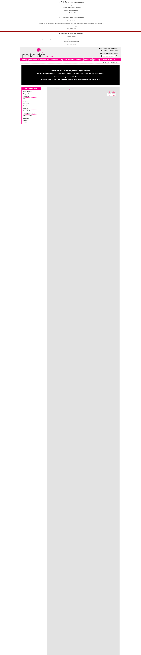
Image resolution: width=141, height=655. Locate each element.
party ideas (88, 60)
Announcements (27, 91)
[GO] (116, 56)
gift (94, 60)
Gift (24, 98)
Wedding (25, 123)
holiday (24, 60)
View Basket (114, 48)
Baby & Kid (26, 94)
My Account (104, 48)
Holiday (25, 101)
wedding (71, 60)
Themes (25, 120)
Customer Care (113, 62)
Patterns (25, 108)
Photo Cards (26, 111)
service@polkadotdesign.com (109, 53)
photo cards (32, 60)
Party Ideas (26, 106)
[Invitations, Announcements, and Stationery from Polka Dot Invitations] (37, 52)
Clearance (26, 96)
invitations (42, 60)
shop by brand (102, 60)
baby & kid (63, 60)
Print (113, 93)
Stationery (26, 118)
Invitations (26, 103)
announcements (52, 60)
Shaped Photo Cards (29, 113)
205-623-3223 (114, 51)
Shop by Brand (27, 115)
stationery (79, 60)
